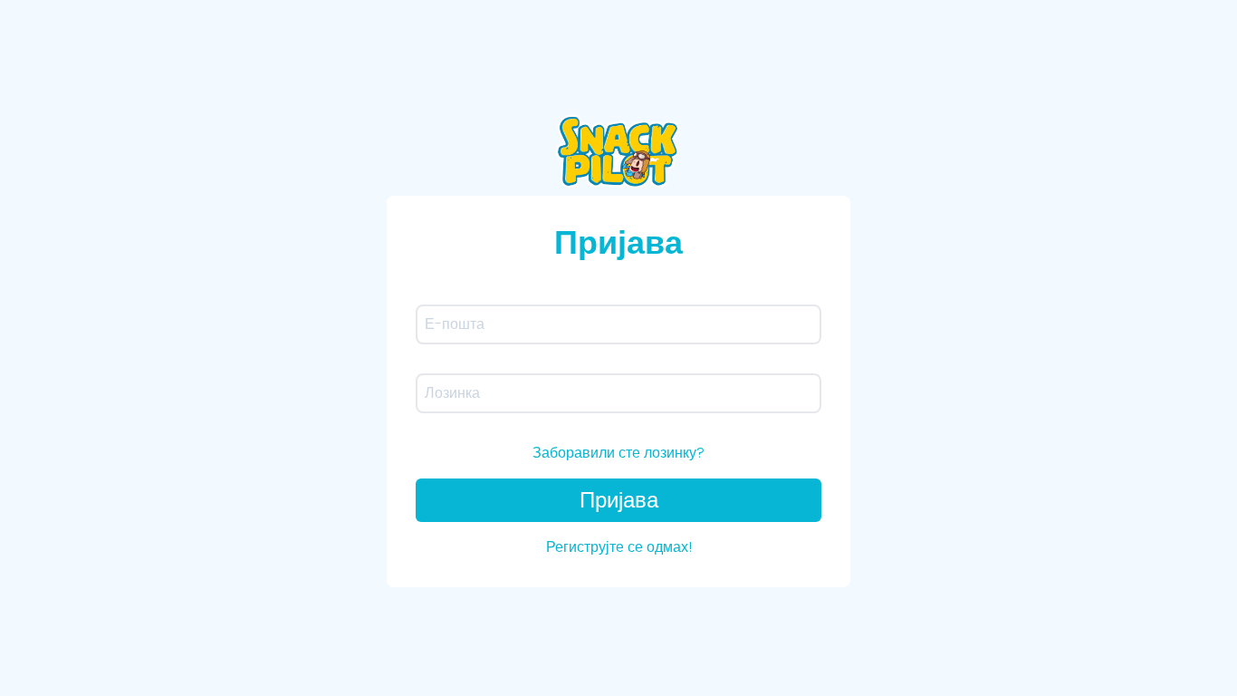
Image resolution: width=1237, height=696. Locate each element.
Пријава (619, 500)
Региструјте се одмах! (619, 546)
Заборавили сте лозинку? (618, 452)
